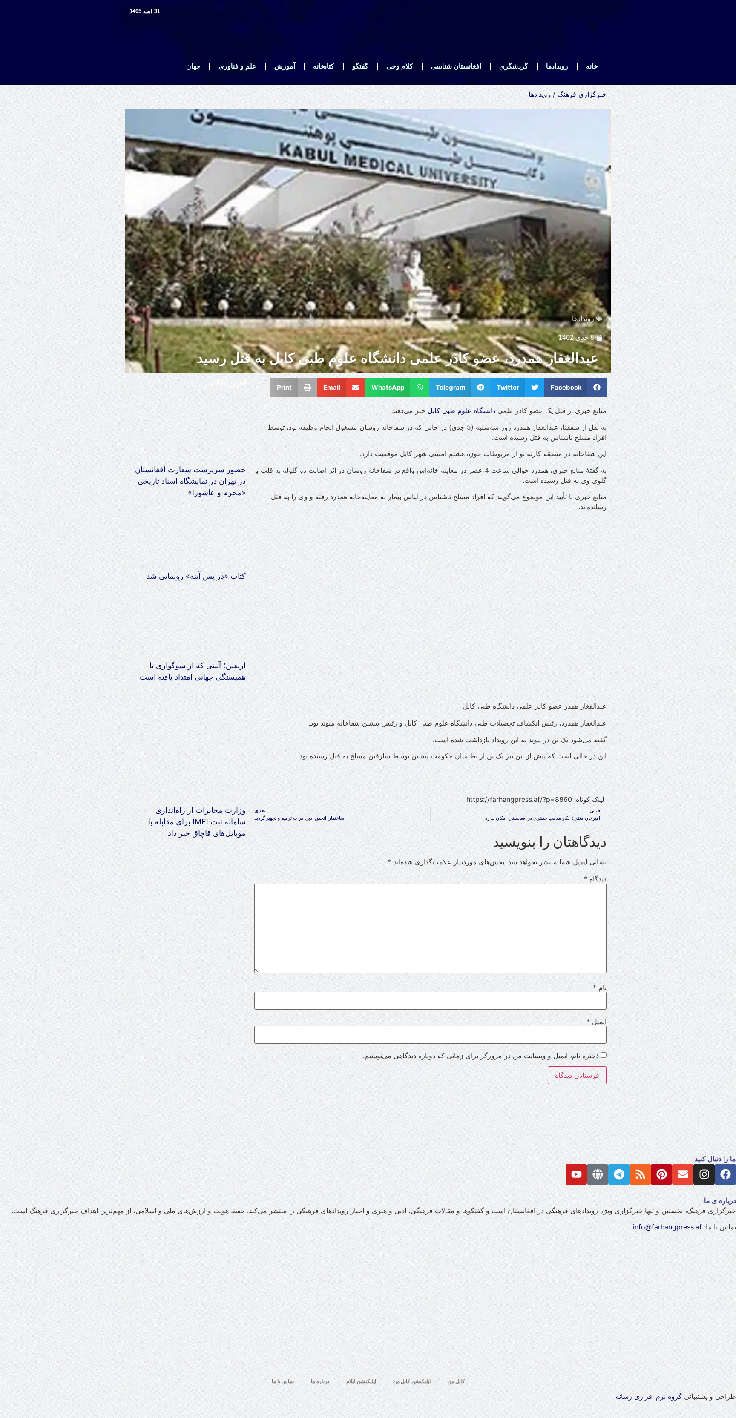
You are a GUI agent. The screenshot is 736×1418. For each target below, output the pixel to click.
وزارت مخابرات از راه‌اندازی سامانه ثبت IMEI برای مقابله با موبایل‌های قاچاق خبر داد (197, 822)
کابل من (456, 1381)
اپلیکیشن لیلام (361, 1381)
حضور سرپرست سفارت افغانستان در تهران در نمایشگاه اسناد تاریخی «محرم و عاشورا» (190, 481)
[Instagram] (704, 1174)
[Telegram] (619, 1174)
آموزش (284, 66)
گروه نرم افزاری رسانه (648, 1396)
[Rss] (640, 1174)
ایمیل (596, 1021)
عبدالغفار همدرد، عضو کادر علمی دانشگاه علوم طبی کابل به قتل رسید (399, 358)
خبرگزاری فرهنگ (582, 94)
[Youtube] (576, 1174)
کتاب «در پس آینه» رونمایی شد (196, 575)
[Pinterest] (661, 1174)
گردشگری (513, 66)
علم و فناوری (237, 66)
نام (600, 987)
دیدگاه (595, 878)
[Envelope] (682, 1174)
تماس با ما (283, 1381)
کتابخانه (323, 66)
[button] (575, 387)
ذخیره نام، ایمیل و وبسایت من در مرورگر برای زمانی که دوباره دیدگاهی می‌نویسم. (481, 1055)
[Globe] (597, 1174)
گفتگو (360, 66)
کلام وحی (399, 66)
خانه (592, 66)
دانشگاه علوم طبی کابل (461, 410)
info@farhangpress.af (667, 1227)
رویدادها (557, 66)
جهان (193, 66)
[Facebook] (725, 1174)
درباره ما (320, 1381)
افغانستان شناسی (456, 66)
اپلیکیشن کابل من (412, 1381)
